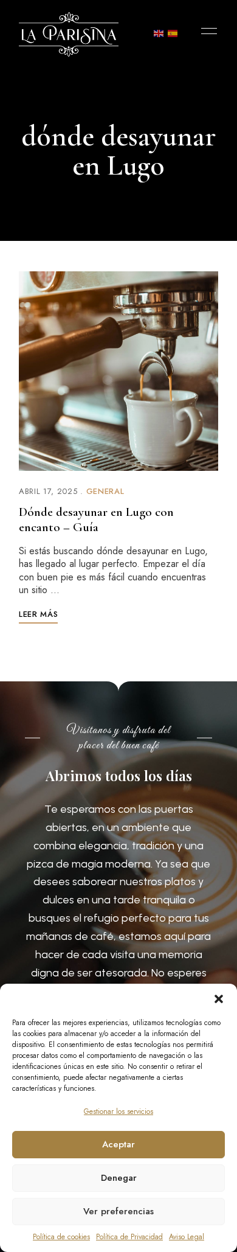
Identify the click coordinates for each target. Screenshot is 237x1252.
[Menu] (206, 31)
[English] (159, 33)
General (105, 491)
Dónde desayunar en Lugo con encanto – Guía (96, 519)
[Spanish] (173, 33)
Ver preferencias (118, 1211)
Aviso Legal (186, 1236)
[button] (219, 999)
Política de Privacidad (129, 1236)
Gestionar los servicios (118, 1111)
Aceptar (118, 1144)
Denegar (119, 1177)
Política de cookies (61, 1236)
